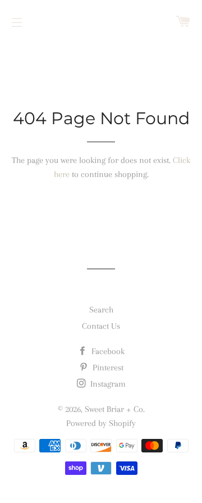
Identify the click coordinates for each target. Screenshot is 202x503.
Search (101, 310)
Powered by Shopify (101, 423)
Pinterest (106, 367)
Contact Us (101, 326)
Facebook (107, 351)
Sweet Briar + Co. (115, 409)
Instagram (107, 384)
